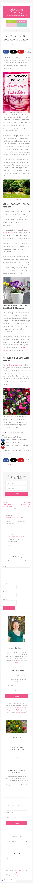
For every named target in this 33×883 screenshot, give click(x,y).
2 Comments (24, 44)
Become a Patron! (16, 758)
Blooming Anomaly (16, 11)
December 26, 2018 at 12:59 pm (14, 517)
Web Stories (16, 737)
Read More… (16, 662)
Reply (7, 527)
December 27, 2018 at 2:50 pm (16, 536)
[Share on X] (13, 52)
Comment (6, 566)
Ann (9, 534)
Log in (22, 875)
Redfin (18, 712)
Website (5, 599)
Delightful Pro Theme (18, 874)
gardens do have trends (15, 365)
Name (5, 584)
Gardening (10, 464)
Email (5, 591)
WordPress (17, 875)
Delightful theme (18, 870)
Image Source (16, 199)
